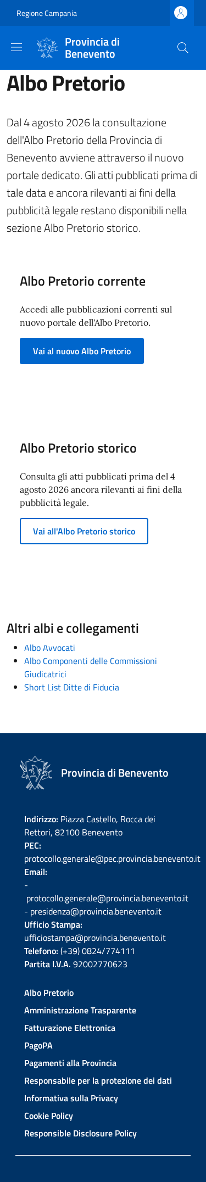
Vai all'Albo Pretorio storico (84, 531)
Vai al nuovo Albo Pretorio (82, 351)
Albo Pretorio (49, 992)
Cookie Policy (48, 1115)
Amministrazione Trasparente (80, 1010)
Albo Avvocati (49, 647)
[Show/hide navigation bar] (16, 47)
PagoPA (38, 1045)
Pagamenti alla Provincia (70, 1062)
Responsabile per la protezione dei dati (98, 1080)
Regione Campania (46, 13)
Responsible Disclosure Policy (80, 1133)
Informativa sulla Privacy (71, 1098)
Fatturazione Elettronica (69, 1027)
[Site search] (183, 47)
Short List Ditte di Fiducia (71, 687)
